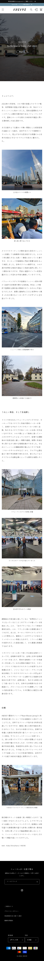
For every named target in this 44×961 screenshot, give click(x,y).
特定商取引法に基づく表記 (13, 916)
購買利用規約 (9, 921)
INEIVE (25, 956)
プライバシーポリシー (12, 911)
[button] (2, 9)
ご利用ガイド (9, 906)
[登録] (36, 881)
